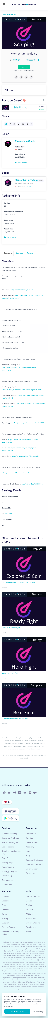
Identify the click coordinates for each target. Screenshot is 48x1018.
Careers (5, 901)
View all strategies (9, 14)
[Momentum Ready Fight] (24, 609)
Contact (5, 910)
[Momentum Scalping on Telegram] (26, 77)
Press (4, 905)
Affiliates (29, 914)
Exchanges (30, 873)
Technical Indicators (34, 860)
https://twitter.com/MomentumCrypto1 (15, 473)
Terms (4, 914)
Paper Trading (8, 867)
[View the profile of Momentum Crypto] (8, 143)
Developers (31, 927)
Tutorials (29, 838)
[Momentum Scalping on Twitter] (21, 77)
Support (5, 923)
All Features (7, 885)
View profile (29, 187)
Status (28, 932)
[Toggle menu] (4, 5)
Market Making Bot (10, 843)
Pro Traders (31, 919)
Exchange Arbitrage (10, 838)
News (28, 851)
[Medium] (35, 793)
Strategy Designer (9, 871)
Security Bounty (8, 927)
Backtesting (7, 876)
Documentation (32, 843)
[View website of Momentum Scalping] (16, 77)
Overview (8, 253)
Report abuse (11, 237)
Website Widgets (33, 923)
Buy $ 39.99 (24, 67)
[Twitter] (9, 793)
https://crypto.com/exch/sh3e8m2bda (25, 456)
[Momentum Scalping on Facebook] (31, 77)
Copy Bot (6, 858)
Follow (41, 180)
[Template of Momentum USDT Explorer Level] (24, 564)
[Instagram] (30, 793)
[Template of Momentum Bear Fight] (24, 700)
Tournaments (7, 880)
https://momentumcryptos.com (23, 290)
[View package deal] (8, 107)
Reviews (30, 253)
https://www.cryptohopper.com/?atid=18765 (28, 423)
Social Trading (8, 847)
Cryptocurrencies (33, 897)
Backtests (19, 253)
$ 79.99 (41, 109)
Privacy (5, 919)
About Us (5, 897)
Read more (9, 514)
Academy (30, 847)
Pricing (29, 905)
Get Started (31, 834)
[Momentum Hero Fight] (24, 655)
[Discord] (19, 793)
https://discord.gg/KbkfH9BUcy (32, 484)
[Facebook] (4, 793)
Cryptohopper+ (32, 869)
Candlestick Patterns (34, 865)
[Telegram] (14, 793)
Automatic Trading (9, 834)
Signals (29, 901)
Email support (22, 163)
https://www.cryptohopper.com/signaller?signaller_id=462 (22, 390)
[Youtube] (24, 793)
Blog (28, 856)
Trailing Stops (7, 863)
